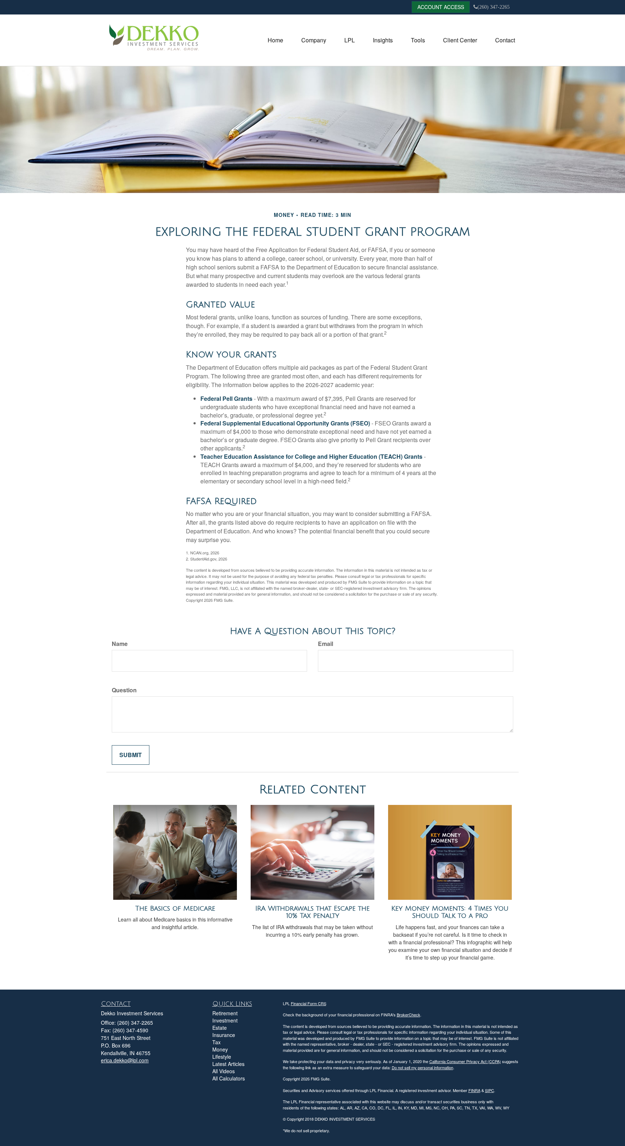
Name (120, 644)
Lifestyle (221, 1056)
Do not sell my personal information (422, 1067)
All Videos (223, 1071)
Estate (219, 1027)
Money (220, 1049)
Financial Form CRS (308, 1003)
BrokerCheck (408, 1014)
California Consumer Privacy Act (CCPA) (465, 1061)
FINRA (474, 1090)
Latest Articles (228, 1063)
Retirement (225, 1013)
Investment (225, 1020)
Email (325, 644)
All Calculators (228, 1078)
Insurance (223, 1034)
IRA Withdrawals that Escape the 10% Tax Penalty (312, 912)
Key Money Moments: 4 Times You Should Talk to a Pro (450, 912)
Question (124, 690)
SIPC (489, 1090)
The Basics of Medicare (175, 908)
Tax (216, 1042)
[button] (313, 40)
